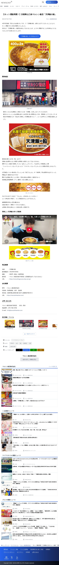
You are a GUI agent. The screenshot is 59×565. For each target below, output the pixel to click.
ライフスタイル (15, 340)
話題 (30, 343)
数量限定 (25, 343)
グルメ (50, 6)
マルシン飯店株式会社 (51, 19)
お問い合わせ (35, 552)
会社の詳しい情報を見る (29, 359)
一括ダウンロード (30, 333)
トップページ (6, 545)
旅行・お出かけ (43, 6)
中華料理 (12, 343)
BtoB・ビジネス (34, 6)
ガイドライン (20, 552)
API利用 (28, 552)
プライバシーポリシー (9, 552)
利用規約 (48, 549)
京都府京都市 (13, 346)
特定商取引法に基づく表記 (36, 549)
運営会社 (6, 549)
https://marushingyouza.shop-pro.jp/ (20, 279)
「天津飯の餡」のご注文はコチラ (29, 36)
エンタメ (12, 6)
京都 (17, 343)
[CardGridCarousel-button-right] (56, 324)
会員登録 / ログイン (52, 2)
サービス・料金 (14, 549)
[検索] (42, 2)
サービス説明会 (24, 549)
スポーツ (18, 6)
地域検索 (6, 6)
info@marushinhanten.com (14, 310)
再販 (20, 343)
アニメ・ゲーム (25, 6)
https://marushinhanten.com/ (15, 295)
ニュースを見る (52, 366)
